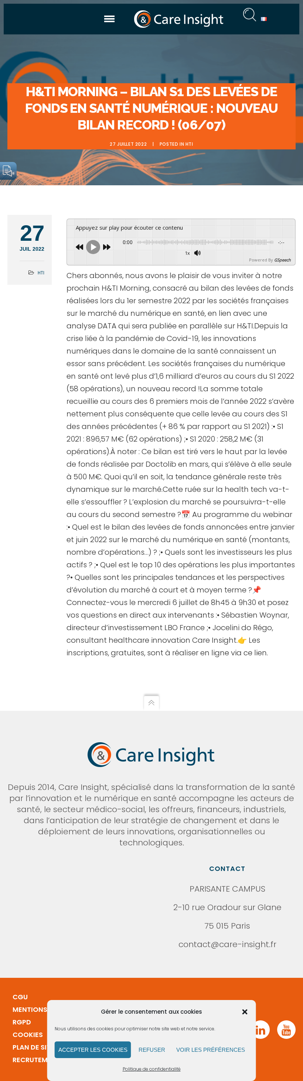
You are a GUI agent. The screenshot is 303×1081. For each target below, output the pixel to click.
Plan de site (33, 1047)
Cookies (28, 1034)
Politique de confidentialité (152, 1069)
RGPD (22, 1022)
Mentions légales (44, 1009)
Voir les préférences (210, 1050)
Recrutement (36, 1059)
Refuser (152, 1050)
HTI (189, 144)
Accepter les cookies (92, 1050)
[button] (245, 1012)
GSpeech (282, 260)
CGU (20, 996)
